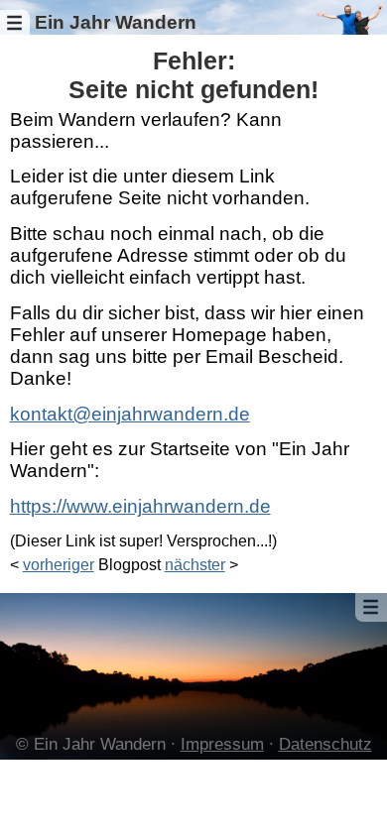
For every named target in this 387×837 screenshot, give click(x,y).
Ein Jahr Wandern (115, 22)
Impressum (222, 744)
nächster (195, 564)
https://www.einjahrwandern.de (140, 506)
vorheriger (58, 564)
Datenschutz (325, 744)
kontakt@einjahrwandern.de (130, 414)
